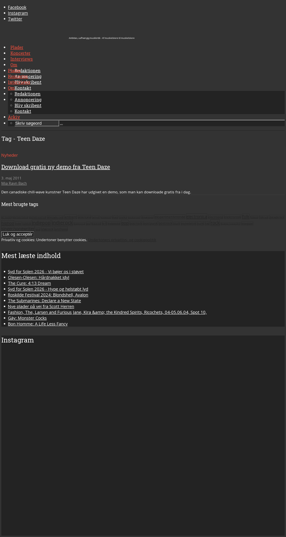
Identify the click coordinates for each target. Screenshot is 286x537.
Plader (14, 70)
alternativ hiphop (20, 217)
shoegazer (247, 223)
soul (38, 229)
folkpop (254, 217)
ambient (71, 217)
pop (124, 223)
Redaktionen (28, 94)
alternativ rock (55, 217)
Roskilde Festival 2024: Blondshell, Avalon (48, 295)
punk (200, 223)
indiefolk (27, 223)
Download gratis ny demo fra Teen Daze (55, 167)
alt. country (6, 217)
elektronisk (232, 217)
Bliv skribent (28, 105)
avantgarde (106, 217)
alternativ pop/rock (37, 217)
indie (18, 223)
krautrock (96, 223)
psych (177, 223)
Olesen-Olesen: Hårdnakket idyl (38, 277)
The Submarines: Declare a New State (44, 300)
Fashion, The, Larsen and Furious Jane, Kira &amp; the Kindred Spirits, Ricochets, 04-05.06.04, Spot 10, (107, 312)
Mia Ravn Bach (14, 183)
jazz (88, 223)
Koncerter (18, 76)
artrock (95, 217)
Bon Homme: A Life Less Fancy (38, 324)
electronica (196, 216)
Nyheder (9, 155)
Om (11, 88)
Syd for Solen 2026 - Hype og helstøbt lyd (48, 289)
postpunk (150, 223)
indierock (62, 222)
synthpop (61, 229)
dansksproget (134, 217)
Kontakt (23, 111)
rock (215, 223)
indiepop (41, 223)
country (123, 217)
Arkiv (14, 117)
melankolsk (114, 223)
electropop (215, 217)
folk (245, 216)
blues (115, 217)
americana (84, 217)
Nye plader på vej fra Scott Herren (41, 306)
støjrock (47, 229)
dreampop (147, 217)
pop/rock (136, 223)
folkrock (263, 217)
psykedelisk (188, 223)
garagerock (276, 217)
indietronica (79, 223)
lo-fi (104, 223)
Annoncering (28, 99)
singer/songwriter (18, 228)
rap (207, 223)
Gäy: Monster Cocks (27, 318)
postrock (165, 223)
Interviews (19, 82)
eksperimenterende (170, 217)
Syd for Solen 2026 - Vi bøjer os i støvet (46, 271)
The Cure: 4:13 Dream (29, 283)
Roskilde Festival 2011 (230, 223)
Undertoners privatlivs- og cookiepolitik (122, 239)
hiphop (7, 223)
